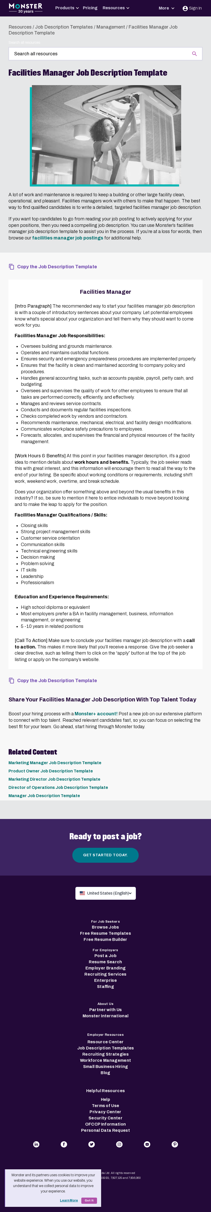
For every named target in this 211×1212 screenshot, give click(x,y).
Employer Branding (105, 968)
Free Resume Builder (105, 939)
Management (110, 27)
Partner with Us (105, 1010)
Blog (105, 1073)
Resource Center (105, 1042)
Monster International (106, 1016)
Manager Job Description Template (44, 796)
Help (105, 1099)
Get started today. (105, 855)
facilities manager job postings (67, 237)
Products (64, 8)
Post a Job (105, 955)
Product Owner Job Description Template (50, 771)
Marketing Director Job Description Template (54, 779)
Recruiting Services (105, 974)
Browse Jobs (105, 927)
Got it (89, 1200)
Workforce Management (105, 1060)
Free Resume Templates (105, 933)
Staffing (105, 986)
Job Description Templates (64, 27)
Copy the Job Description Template (57, 266)
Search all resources (24, 42)
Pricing (90, 8)
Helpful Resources (105, 1091)
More (164, 8)
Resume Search (105, 962)
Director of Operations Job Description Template (58, 787)
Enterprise (105, 980)
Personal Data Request (105, 1130)
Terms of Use (105, 1105)
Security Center (105, 1118)
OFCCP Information (105, 1124)
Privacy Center (105, 1112)
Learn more (69, 1200)
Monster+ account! (96, 713)
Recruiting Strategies (105, 1054)
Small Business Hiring (105, 1066)
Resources (114, 8)
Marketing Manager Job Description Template (54, 763)
